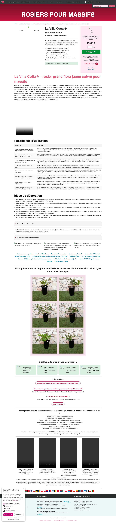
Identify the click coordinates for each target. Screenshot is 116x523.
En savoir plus (16, 500)
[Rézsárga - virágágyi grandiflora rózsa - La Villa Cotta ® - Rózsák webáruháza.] (26, 491)
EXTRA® (69, 502)
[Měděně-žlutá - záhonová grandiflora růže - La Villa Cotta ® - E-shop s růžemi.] (34, 491)
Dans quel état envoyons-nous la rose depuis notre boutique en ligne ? (58, 383)
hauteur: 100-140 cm (42, 254)
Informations (59, 2)
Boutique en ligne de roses (13, 2)
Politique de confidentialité (45, 520)
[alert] (13, 504)
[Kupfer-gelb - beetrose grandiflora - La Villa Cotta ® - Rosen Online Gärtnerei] (37, 491)
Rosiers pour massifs (25, 24)
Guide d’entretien (58, 404)
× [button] (23, 488)
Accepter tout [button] (8, 514)
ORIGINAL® (66, 501)
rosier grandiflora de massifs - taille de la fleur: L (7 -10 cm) (50, 256)
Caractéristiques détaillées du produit (28, 238)
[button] (13, 518)
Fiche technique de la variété (25, 224)
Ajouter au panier (92, 51)
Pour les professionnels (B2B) (73, 2)
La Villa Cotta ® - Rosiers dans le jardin (65, 259)
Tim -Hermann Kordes (61, 261)
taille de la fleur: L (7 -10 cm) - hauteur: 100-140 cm (85, 256)
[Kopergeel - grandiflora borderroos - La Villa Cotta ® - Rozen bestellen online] (61, 491)
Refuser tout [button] (19, 514)
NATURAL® (39, 507)
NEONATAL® (39, 514)
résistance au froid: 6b (75, 254)
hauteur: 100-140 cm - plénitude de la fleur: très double (34, 259)
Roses (16, 24)
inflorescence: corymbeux (25, 254)
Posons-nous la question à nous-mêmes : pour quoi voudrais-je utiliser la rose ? (58, 389)
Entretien (52, 2)
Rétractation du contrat (71, 520)
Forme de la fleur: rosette (58, 254)
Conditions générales (58, 520)
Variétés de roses (25, 2)
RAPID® (38, 510)
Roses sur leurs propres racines (39, 2)
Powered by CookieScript (13, 519)
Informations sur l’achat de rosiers (58, 396)
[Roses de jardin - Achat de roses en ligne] (112, 6)
